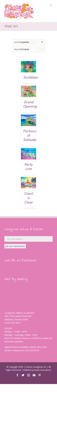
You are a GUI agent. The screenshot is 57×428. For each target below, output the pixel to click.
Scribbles (30, 77)
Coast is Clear (28, 198)
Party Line (28, 166)
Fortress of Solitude (29, 135)
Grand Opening (30, 104)
